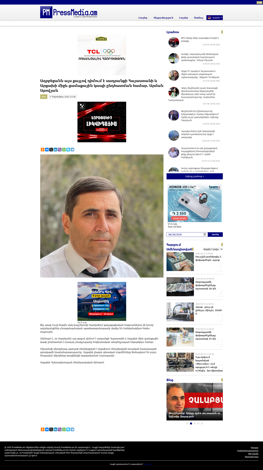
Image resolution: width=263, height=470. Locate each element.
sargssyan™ (148, 464)
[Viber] (59, 149)
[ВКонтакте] (47, 149)
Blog (44, 96)
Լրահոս (173, 31)
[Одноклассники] (42, 149)
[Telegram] (72, 149)
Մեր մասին (253, 453)
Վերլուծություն (163, 17)
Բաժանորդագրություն (247, 450)
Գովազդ (254, 447)
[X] (51, 149)
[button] (187, 423)
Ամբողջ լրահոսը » (194, 176)
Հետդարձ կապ (251, 456)
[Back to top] (257, 464)
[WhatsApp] (64, 149)
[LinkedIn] (55, 149)
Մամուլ (198, 17)
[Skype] (68, 149)
